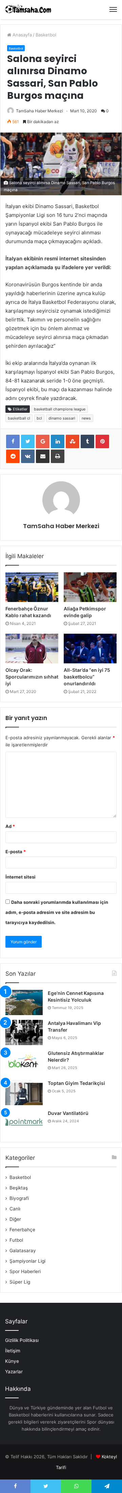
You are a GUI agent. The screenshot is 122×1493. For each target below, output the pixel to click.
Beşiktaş (18, 1187)
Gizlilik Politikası (22, 1340)
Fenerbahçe (22, 1229)
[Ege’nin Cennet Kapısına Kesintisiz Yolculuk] (24, 1002)
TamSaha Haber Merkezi (39, 110)
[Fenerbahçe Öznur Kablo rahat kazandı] (31, 587)
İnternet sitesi (20, 877)
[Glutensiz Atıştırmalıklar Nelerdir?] (24, 1062)
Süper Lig (19, 1282)
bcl (39, 418)
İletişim (12, 1350)
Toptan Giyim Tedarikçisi (76, 1083)
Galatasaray (22, 1250)
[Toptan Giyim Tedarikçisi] (24, 1092)
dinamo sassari (61, 418)
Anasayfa (21, 34)
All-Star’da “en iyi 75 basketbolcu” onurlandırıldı (87, 676)
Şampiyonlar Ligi (27, 1261)
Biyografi (19, 1198)
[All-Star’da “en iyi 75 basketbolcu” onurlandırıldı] (90, 648)
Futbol (16, 1240)
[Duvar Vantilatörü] (24, 1122)
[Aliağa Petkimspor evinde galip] (90, 587)
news (86, 418)
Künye (12, 1361)
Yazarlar (14, 1371)
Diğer (15, 1219)
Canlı (14, 1208)
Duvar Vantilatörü (68, 1113)
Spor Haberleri (25, 1271)
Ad (10, 826)
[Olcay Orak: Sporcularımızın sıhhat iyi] (31, 648)
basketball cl (19, 418)
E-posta (15, 851)
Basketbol (46, 34)
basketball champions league (59, 409)
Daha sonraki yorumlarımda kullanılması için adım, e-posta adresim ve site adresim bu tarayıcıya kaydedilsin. (56, 912)
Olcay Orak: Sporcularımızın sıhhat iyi (31, 676)
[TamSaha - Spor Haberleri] (29, 9)
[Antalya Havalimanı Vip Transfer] (24, 1032)
